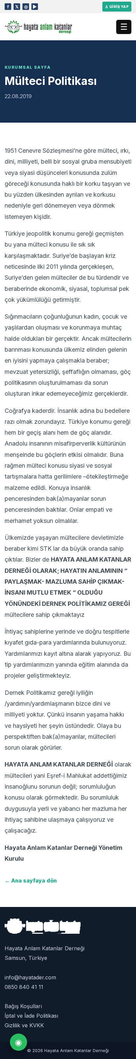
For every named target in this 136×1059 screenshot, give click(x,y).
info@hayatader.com (30, 977)
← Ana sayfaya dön (31, 880)
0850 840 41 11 (24, 987)
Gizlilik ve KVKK (24, 1025)
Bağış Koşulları (23, 1006)
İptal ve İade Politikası (31, 1015)
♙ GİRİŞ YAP (117, 6)
